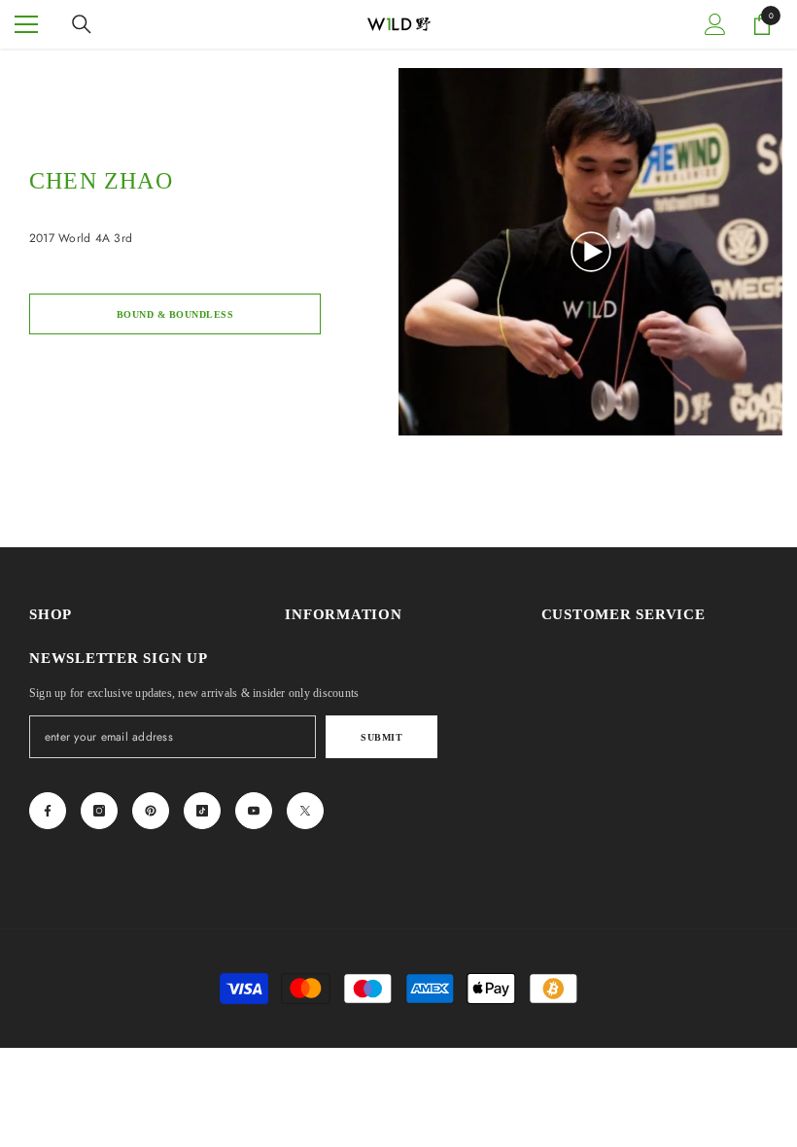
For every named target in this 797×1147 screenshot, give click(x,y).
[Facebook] (47, 810)
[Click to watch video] (591, 251)
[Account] (715, 24)
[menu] (26, 24)
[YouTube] (253, 810)
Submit (381, 737)
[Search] (81, 24)
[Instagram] (99, 810)
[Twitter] (305, 810)
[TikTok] (202, 810)
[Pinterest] (150, 810)
